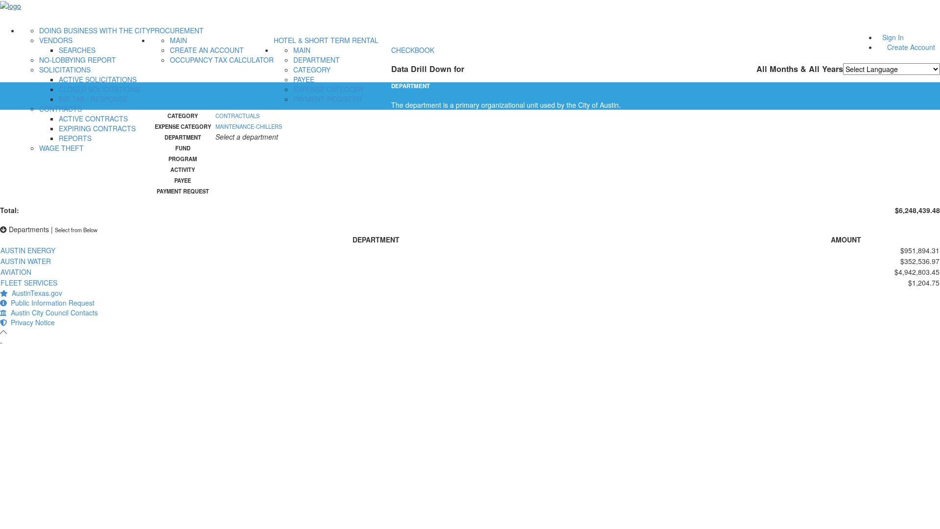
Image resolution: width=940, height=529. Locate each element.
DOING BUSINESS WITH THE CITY (94, 30)
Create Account (911, 47)
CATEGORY (311, 69)
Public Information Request (50, 303)
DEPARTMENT (316, 60)
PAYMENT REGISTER (327, 99)
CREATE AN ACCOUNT (207, 50)
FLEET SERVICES (28, 283)
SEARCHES (77, 50)
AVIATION (15, 272)
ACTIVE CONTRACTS (93, 118)
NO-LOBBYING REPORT (77, 60)
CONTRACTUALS (237, 116)
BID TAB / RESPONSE (93, 99)
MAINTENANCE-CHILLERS (248, 126)
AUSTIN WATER (25, 261)
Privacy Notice (31, 322)
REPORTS (75, 138)
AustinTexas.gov (35, 293)
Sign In (893, 37)
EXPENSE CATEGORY (328, 89)
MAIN (178, 40)
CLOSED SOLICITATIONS (99, 89)
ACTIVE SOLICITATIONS (98, 79)
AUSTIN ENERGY (27, 250)
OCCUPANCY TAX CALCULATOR (222, 60)
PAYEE (303, 79)
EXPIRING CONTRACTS (97, 128)
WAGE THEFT (61, 148)
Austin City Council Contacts (52, 312)
